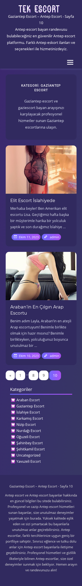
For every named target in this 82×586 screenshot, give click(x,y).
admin (54, 237)
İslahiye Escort (28, 412)
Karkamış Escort (29, 418)
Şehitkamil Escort (30, 449)
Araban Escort (28, 400)
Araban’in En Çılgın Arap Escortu (37, 310)
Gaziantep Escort (30, 406)
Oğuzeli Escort (28, 436)
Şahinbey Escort (29, 443)
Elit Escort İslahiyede (32, 200)
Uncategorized (28, 455)
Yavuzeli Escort (28, 461)
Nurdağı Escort (28, 430)
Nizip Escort (26, 424)
